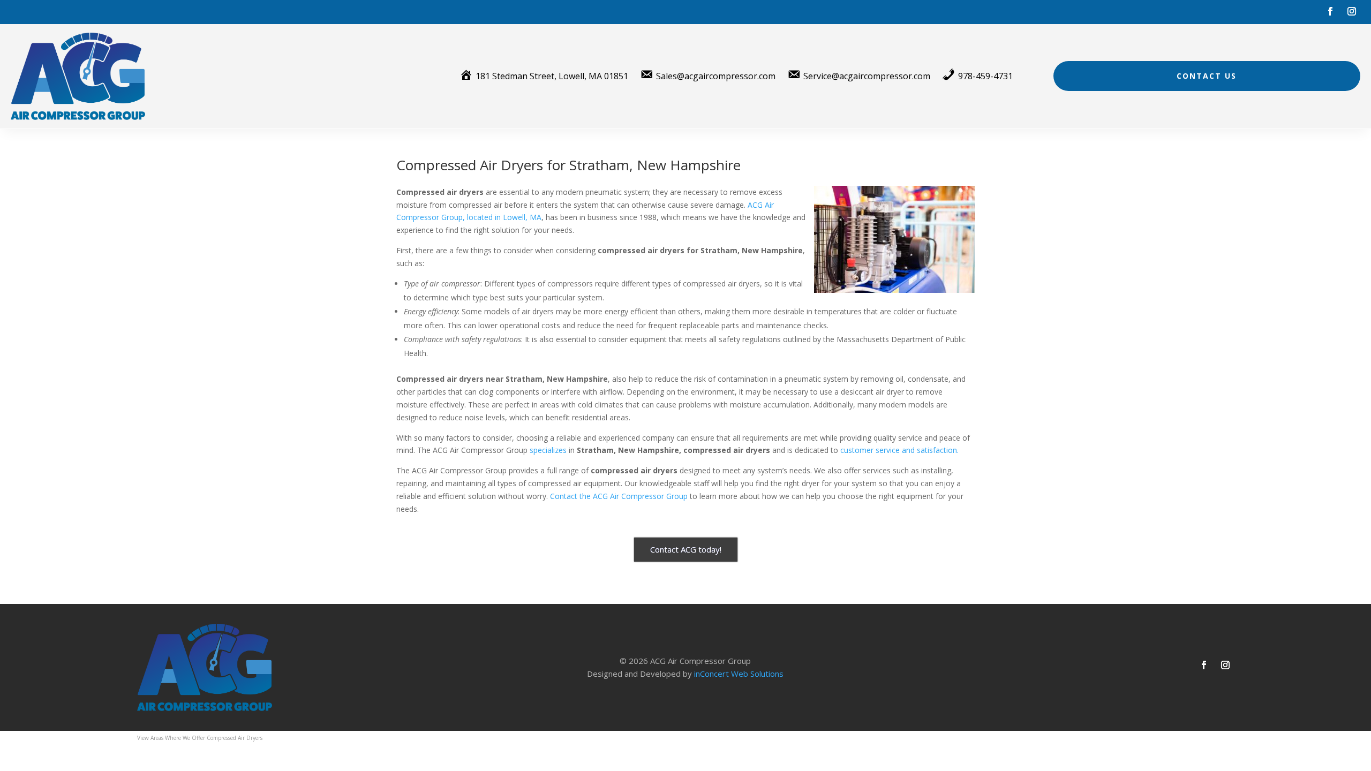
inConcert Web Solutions (739, 673)
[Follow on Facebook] (1330, 11)
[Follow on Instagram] (1351, 11)
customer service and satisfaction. (899, 450)
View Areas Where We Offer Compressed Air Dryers (199, 738)
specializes (548, 450)
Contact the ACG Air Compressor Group (619, 496)
